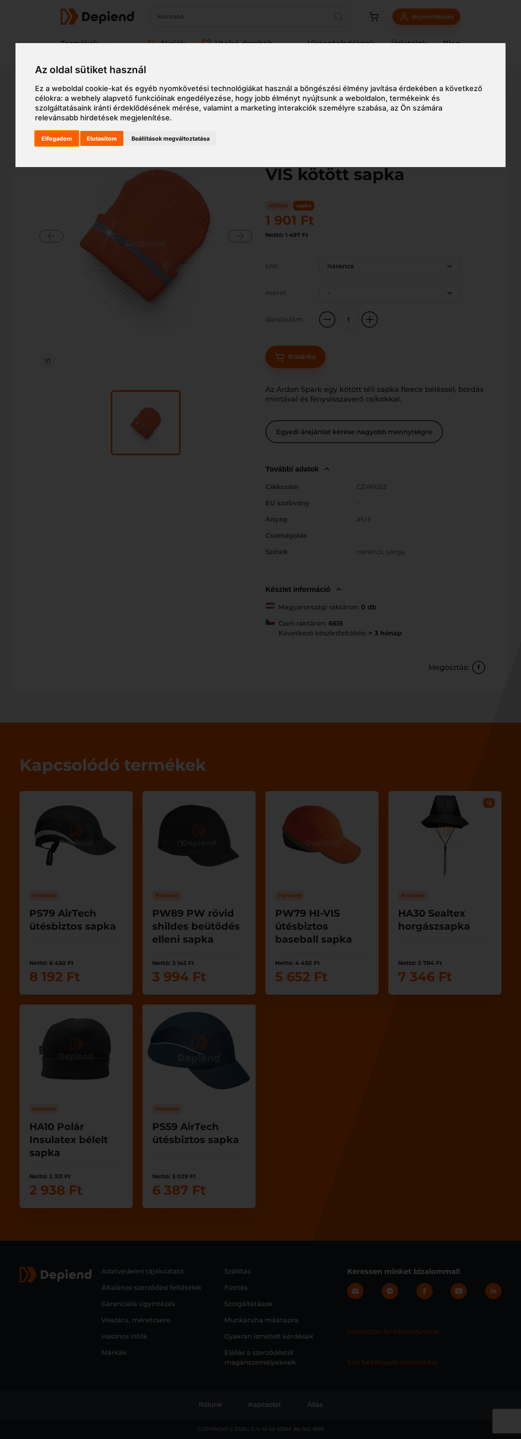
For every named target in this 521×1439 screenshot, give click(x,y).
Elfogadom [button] (57, 138)
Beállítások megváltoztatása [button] (170, 138)
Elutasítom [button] (102, 138)
